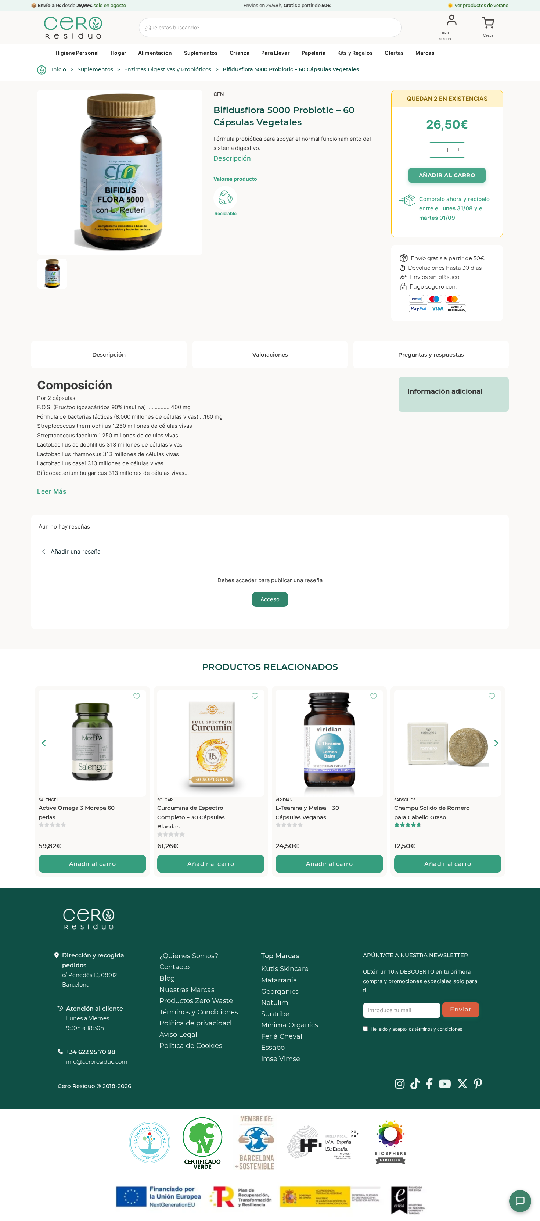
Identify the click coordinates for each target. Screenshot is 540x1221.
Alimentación (155, 53)
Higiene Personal (77, 53)
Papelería (313, 53)
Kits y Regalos (355, 53)
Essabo (273, 1047)
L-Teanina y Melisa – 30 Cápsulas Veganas (307, 812)
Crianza (239, 53)
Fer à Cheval (281, 1036)
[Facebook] (429, 1084)
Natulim (274, 1003)
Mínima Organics (289, 1025)
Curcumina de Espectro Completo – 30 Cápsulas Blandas (191, 817)
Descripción (232, 158)
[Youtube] (445, 1084)
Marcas (425, 53)
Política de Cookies (190, 1046)
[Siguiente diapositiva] (496, 743)
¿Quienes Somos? (188, 956)
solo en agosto (110, 5)
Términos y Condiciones (198, 1012)
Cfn (218, 94)
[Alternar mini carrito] (488, 28)
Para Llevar (275, 53)
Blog (167, 978)
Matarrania (279, 980)
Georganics (280, 992)
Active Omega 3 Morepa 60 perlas (77, 812)
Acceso (270, 599)
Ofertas (394, 53)
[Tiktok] (415, 1084)
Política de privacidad (195, 1023)
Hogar (118, 53)
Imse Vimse (280, 1059)
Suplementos (201, 53)
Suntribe (275, 1014)
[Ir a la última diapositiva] (44, 743)
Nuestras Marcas (187, 990)
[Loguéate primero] (138, 697)
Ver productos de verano (481, 5)
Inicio (59, 69)
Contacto (174, 967)
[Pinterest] (478, 1084)
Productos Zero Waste (196, 1001)
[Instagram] (399, 1084)
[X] (462, 1084)
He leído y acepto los (416, 1029)
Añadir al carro (92, 863)
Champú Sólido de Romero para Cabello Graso (432, 812)
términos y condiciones (438, 1029)
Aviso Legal (178, 1035)
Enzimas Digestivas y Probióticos (167, 69)
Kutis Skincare (285, 969)
